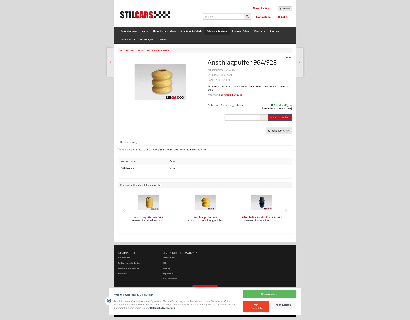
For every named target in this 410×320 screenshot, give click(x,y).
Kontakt (265, 8)
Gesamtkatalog (129, 31)
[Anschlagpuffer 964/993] (299, 62)
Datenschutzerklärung (162, 308)
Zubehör (162, 39)
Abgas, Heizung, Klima (164, 31)
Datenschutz (169, 257)
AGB (165, 263)
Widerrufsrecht (170, 278)
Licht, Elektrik (128, 39)
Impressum (168, 273)
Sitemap (167, 268)
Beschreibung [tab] (128, 142)
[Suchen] (247, 16)
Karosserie (259, 31)
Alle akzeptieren (269, 294)
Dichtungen (146, 39)
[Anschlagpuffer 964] (110, 62)
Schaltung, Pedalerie (191, 31)
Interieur (275, 31)
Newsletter (123, 273)
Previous (124, 211)
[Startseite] (121, 50)
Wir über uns (124, 257)
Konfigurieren (283, 304)
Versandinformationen (128, 268)
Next (286, 211)
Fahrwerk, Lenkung (217, 31)
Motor (145, 31)
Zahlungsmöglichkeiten (129, 263)
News (256, 8)
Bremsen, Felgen (241, 31)
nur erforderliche (256, 306)
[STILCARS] (145, 15)
